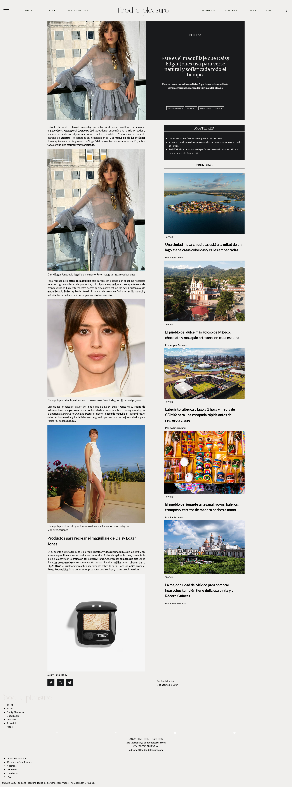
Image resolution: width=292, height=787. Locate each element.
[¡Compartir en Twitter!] (69, 682)
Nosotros (12, 765)
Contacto (12, 769)
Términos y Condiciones (19, 762)
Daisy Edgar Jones (175, 108)
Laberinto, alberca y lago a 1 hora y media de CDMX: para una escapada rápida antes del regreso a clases (200, 414)
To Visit (50, 10)
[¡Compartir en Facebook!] (50, 682)
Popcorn (230, 10)
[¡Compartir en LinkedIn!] (60, 682)
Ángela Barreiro (178, 345)
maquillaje (191, 108)
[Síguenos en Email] (175, 732)
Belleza (195, 35)
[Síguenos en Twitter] (234, 732)
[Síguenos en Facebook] (57, 732)
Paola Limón (167, 681)
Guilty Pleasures (77, 10)
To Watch (251, 10)
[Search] (286, 11)
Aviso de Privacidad (17, 758)
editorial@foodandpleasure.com (146, 749)
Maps (268, 10)
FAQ (9, 776)
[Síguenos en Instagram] (116, 732)
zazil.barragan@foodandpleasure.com (146, 742)
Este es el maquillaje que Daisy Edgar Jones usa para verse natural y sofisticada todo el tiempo (195, 66)
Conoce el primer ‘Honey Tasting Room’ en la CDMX (196, 138)
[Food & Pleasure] (143, 10)
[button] (6, 11)
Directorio (12, 772)
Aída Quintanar (178, 427)
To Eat (27, 10)
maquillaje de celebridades (211, 108)
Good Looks (207, 10)
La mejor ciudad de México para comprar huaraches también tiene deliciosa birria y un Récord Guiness (200, 590)
